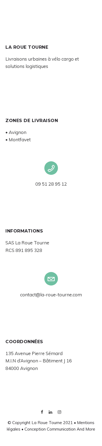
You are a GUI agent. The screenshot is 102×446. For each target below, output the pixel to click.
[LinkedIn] (50, 412)
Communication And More (71, 429)
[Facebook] (42, 412)
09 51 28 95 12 (51, 184)
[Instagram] (59, 412)
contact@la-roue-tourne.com (51, 294)
